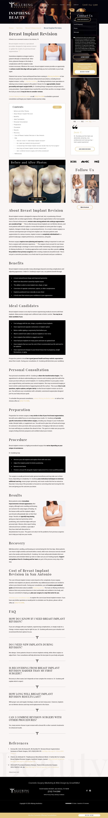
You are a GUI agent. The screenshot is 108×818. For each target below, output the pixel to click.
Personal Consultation (20, 122)
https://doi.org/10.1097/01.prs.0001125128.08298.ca (42, 767)
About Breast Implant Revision (22, 114)
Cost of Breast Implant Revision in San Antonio (28, 135)
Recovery (16, 132)
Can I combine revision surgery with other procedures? (31, 151)
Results (15, 130)
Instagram (85, 207)
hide (57, 107)
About (69, 4)
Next (63, 184)
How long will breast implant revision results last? (29, 148)
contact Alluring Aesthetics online (44, 398)
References (17, 153)
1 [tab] (75, 121)
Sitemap (57, 794)
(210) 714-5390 (90, 4)
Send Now (85, 57)
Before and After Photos (20, 111)
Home (47, 4)
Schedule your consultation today (19, 598)
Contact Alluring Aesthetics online (19, 96)
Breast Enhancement (33, 28)
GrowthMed (74, 782)
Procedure (16, 127)
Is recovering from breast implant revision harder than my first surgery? (36, 145)
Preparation (16, 124)
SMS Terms (92, 48)
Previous (10, 184)
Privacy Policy (85, 48)
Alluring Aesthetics (54, 76)
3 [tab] (90, 121)
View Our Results (83, 19)
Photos (62, 4)
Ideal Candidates (18, 119)
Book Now (84, 72)
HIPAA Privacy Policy (49, 794)
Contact (76, 4)
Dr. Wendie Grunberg (30, 81)
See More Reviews (85, 149)
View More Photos (37, 199)
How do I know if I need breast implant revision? (29, 140)
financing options (38, 588)
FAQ (14, 138)
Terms (92, 60)
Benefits (15, 116)
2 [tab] (82, 121)
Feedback (61, 794)
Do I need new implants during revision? (26, 143)
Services (54, 4)
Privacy (88, 60)
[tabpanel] (85, 99)
